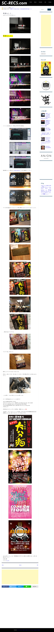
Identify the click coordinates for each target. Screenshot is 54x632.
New (3, 565)
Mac (47, 187)
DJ (48, 185)
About (35, 2)
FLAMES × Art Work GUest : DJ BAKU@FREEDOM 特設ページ (21, 9)
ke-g (7, 560)
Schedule (40, 2)
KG (8, 560)
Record (42, 188)
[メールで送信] (3, 558)
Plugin (50, 187)
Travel (50, 188)
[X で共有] (5, 558)
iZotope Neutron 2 (17, 170)
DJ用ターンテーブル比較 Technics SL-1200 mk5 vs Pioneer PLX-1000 (45, 116)
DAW (47, 185)
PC (48, 187)
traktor (46, 191)
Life (45, 187)
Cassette (44, 185)
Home (31, 2)
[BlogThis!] (4, 558)
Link (45, 2)
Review (46, 188)
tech (44, 191)
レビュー (47, 194)
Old (37, 565)
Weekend (42, 190)
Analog (42, 185)
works (49, 191)
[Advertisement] (20, 576)
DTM (50, 185)
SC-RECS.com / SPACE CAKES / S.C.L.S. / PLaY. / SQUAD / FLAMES (28, 630)
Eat (41, 187)
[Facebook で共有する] (6, 558)
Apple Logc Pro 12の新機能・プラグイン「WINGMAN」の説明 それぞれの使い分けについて (46, 132)
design (46, 190)
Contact (49, 2)
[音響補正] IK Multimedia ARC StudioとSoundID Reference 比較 (45, 123)
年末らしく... (7, 13)
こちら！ (13, 7)
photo (42, 191)
